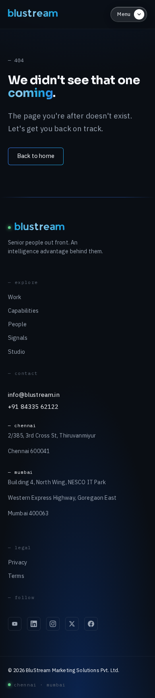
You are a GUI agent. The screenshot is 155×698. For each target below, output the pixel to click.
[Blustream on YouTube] (14, 624)
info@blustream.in (34, 394)
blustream (33, 14)
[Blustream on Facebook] (91, 624)
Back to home (35, 156)
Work (14, 297)
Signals (17, 337)
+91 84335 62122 (33, 406)
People (17, 324)
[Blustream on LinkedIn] (34, 624)
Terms (16, 576)
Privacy (17, 562)
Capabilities (23, 310)
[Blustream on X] (72, 624)
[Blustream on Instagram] (53, 624)
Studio (16, 351)
